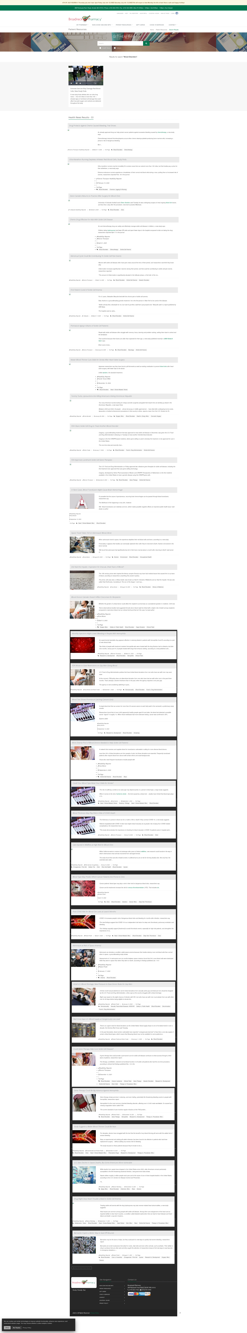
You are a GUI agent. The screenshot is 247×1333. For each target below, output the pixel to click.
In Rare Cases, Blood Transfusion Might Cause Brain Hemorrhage (96, 490)
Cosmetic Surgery (156, 416)
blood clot (169, 203)
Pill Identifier (134, 13)
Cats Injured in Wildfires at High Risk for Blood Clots (93, 845)
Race (125, 777)
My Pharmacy (82, 25)
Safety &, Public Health (116, 627)
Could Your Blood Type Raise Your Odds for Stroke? (93, 783)
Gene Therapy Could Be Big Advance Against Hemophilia (96, 1090)
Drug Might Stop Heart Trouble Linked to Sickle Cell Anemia (97, 1199)
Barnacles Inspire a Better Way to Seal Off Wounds (94, 1233)
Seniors (139, 1189)
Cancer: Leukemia (117, 1081)
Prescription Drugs (114, 1153)
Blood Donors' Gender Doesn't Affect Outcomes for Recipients (95, 597)
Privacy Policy (103, 1303)
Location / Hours (154, 13)
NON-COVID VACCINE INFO (101, 25)
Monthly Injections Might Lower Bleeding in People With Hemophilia (98, 633)
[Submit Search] (146, 43)
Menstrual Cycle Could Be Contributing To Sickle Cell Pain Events (96, 256)
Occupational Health (145, 557)
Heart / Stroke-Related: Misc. (86, 523)
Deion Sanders (125, 203)
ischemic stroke (121, 794)
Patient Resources (123, 25)
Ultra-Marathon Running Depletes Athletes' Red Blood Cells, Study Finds (97, 159)
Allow (7, 1327)
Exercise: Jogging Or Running (118, 189)
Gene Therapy (133, 480)
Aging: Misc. (104, 1189)
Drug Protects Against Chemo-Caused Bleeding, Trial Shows (92, 125)
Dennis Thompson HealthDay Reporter (110, 179)
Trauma (101, 1260)
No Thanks (16, 1327)
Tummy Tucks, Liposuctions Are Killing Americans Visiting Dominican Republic (101, 396)
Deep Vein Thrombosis (145, 902)
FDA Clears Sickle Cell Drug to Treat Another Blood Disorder (94, 426)
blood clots (163, 366)
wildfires (143, 851)
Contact (172, 25)
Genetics (124, 902)
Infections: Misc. (125, 1189)
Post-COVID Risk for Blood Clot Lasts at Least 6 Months (94, 911)
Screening (136, 733)
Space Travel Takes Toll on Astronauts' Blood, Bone (91, 533)
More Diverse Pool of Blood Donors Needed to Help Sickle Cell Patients (100, 743)
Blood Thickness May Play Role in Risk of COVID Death (94, 813)
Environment (123, 557)
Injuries (126, 867)
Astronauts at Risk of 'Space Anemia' (87, 945)
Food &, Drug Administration (134, 450)
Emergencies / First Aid (80, 867)
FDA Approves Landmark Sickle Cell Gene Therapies (91, 460)
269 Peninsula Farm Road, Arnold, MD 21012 (89, 8)
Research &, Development (107, 656)
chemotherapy (162, 132)
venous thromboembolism (136, 887)
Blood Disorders (117, 150)
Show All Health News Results (82, 1268)
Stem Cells (115, 1084)
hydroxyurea (111, 230)
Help (126, 13)
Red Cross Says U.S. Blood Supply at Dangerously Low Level (96, 1019)
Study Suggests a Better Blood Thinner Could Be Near (95, 1126)
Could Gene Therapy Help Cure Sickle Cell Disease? (93, 1049)
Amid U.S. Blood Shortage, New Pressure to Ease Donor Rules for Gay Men (102, 984)
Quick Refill (143, 13)
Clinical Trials (150, 627)
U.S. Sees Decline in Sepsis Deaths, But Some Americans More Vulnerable (103, 1162)
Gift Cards (140, 25)
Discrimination (166, 1006)
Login (173, 13)
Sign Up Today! (165, 13)
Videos (119, 48)
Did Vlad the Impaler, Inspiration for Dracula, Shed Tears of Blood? (97, 567)
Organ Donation (140, 627)
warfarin (105, 373)
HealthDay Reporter (104, 236)
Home (152, 30)
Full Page (107, 149)
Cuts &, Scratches (117, 1257)
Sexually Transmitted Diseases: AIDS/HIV (122, 1006)
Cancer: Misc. (133, 902)
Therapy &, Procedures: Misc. (128, 1084)
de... (158, 887)
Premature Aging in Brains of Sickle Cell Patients (89, 326)
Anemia (116, 557)
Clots (122, 210)
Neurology (131, 350)
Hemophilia (130, 656)
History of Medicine (158, 587)
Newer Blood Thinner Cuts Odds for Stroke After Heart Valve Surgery (97, 360)
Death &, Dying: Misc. (143, 416)
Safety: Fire (91, 867)
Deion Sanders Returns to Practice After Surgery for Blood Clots (95, 196)
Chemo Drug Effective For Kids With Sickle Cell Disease (91, 219)
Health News (106, 48)
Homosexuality (129, 690)
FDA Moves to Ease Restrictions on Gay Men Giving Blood (94, 665)
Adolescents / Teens (80, 1223)
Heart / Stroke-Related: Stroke (118, 389)
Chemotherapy (128, 150)
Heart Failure (120, 1223)
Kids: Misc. (129, 1223)
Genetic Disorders (144, 280)
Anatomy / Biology (124, 803)
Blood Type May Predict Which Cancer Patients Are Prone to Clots (98, 877)
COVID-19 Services (157, 25)
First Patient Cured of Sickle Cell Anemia (86, 290)
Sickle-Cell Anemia (125, 249)
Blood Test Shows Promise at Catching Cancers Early (92, 699)
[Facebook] (177, 13)
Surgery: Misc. (120, 416)
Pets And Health (106, 867)
